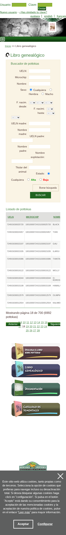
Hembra (33, 94)
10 (24, 322)
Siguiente (55, 324)
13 (35, 322)
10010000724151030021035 (38, 251)
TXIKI (55, 232)
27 (34, 330)
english (48, 16)
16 (46, 322)
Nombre (58, 217)
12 (31, 322)
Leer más (24, 512)
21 (34, 326)
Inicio (8, 46)
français (61, 16)
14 (38, 322)
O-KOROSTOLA (59, 279)
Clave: (32, 4)
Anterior (13, 324)
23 (42, 326)
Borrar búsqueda (48, 187)
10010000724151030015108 (38, 285)
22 (38, 326)
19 (27, 326)
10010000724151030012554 (38, 303)
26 (31, 330)
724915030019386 (15, 259)
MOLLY (56, 270)
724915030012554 (15, 303)
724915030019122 (15, 270)
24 (45, 326)
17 (20, 326)
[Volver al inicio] (33, 27)
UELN (11, 217)
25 (27, 330)
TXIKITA (56, 259)
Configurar (45, 524)
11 (27, 322)
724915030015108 (15, 285)
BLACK (56, 224)
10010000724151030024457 (38, 232)
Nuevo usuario (8, 12)
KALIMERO (58, 303)
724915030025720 (15, 224)
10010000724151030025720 (38, 224)
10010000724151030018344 (38, 278)
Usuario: (5, 4)
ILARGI (56, 251)
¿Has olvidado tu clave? (33, 12)
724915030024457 (15, 232)
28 (38, 330)
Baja (46, 179)
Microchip (32, 217)
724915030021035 (15, 251)
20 (31, 326)
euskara (35, 16)
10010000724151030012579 (38, 295)
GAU (55, 244)
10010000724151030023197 (38, 244)
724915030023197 (15, 244)
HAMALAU (57, 285)
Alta (33, 179)
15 (42, 322)
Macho (49, 94)
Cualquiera (39, 89)
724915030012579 (15, 295)
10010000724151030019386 (38, 259)
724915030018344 (15, 278)
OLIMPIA (57, 295)
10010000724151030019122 (38, 270)
